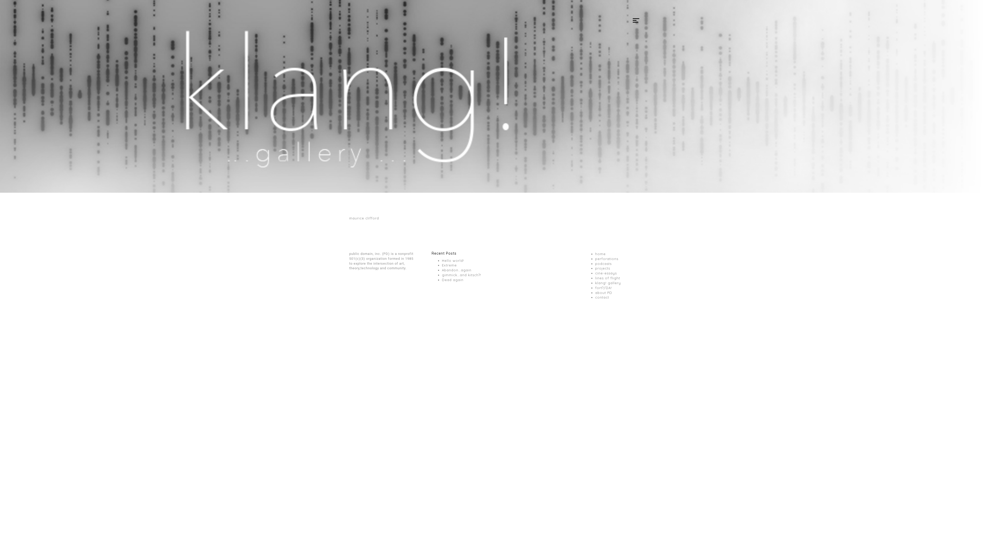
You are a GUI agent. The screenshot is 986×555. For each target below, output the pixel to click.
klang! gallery (608, 283)
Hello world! (453, 260)
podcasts (603, 264)
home (600, 254)
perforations (606, 259)
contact (602, 297)
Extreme (449, 265)
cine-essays (606, 273)
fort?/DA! (603, 288)
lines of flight (607, 278)
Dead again (452, 280)
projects (602, 268)
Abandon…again (456, 270)
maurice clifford (364, 218)
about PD (603, 293)
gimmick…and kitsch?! (461, 275)
